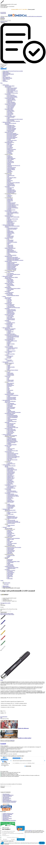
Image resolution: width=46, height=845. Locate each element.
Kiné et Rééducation (6, 77)
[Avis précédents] (11, 760)
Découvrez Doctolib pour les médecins (9, 801)
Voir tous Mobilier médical (9, 85)
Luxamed (3, 743)
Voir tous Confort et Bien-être (10, 465)
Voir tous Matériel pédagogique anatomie (12, 225)
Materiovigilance (6, 819)
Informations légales (6, 815)
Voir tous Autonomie (8, 528)
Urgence (4, 80)
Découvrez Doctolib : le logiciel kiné (9, 802)
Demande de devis (6, 799)
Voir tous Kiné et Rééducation (10, 401)
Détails (1, 680)
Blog (1, 717)
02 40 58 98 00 (3, 12)
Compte (1, 580)
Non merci (5, 839)
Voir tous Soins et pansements (10, 328)
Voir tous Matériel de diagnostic (10, 123)
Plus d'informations (3, 716)
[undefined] (9, 763)
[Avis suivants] (44, 760)
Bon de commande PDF (7, 800)
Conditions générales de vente (8, 813)
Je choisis (13, 839)
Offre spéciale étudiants (7, 798)
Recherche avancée (3, 21)
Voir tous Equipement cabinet (10, 510)
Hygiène (4, 76)
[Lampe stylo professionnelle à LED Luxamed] (2, 619)
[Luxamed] (4, 595)
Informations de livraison (7, 816)
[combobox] (5, 20)
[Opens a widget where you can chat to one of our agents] (42, 843)
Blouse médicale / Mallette (7, 78)
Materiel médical (6, 585)
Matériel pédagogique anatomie (8, 74)
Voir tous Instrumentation (9, 362)
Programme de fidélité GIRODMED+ (9, 820)
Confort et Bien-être (6, 79)
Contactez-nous (3, 13)
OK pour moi (20, 839)
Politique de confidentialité (7, 814)
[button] (2, 843)
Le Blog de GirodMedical (7, 796)
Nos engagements (6, 797)
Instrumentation (5, 75)
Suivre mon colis (6, 817)
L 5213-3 (29, 830)
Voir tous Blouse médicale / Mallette (11, 277)
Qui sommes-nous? (6, 794)
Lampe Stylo (12, 740)
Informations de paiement (7, 818)
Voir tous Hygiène (8, 297)
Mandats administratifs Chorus (8, 795)
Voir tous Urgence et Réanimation (11, 435)
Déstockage (5, 81)
